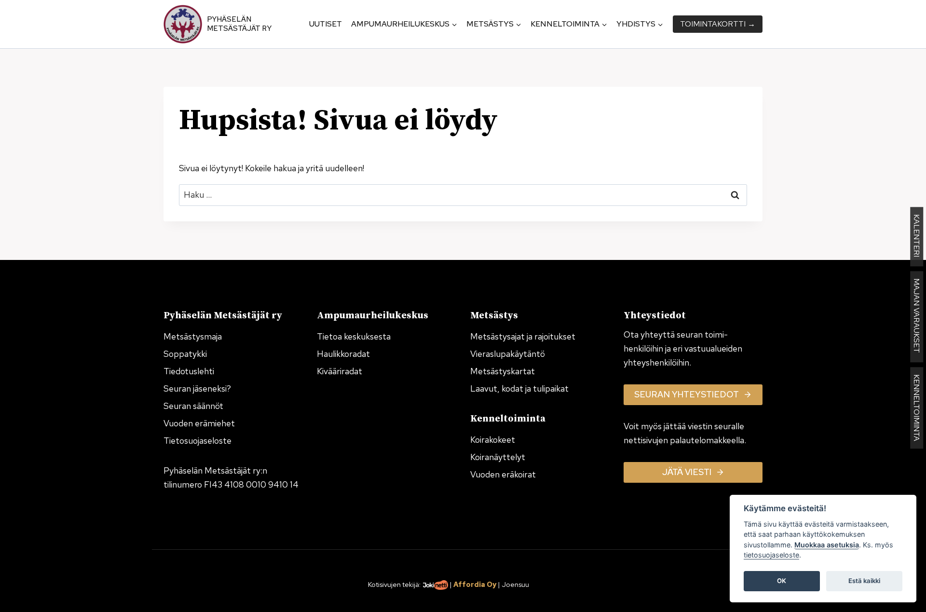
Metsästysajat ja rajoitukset (522, 336)
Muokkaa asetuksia (826, 545)
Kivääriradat (339, 371)
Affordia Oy (474, 584)
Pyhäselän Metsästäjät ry (239, 24)
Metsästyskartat (502, 371)
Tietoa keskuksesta (354, 336)
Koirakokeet (492, 439)
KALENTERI (917, 236)
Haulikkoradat (343, 353)
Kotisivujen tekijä (393, 584)
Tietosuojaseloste (197, 440)
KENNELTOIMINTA (917, 407)
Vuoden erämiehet (199, 423)
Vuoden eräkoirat (503, 474)
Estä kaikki (864, 581)
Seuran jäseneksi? (197, 388)
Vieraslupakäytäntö (507, 353)
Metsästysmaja (192, 336)
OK (781, 581)
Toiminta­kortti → (717, 24)
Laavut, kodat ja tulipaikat (519, 388)
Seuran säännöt (193, 405)
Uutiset (325, 24)
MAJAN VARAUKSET (917, 316)
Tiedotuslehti (188, 371)
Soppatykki (185, 353)
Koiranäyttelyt (497, 456)
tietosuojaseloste (771, 555)
